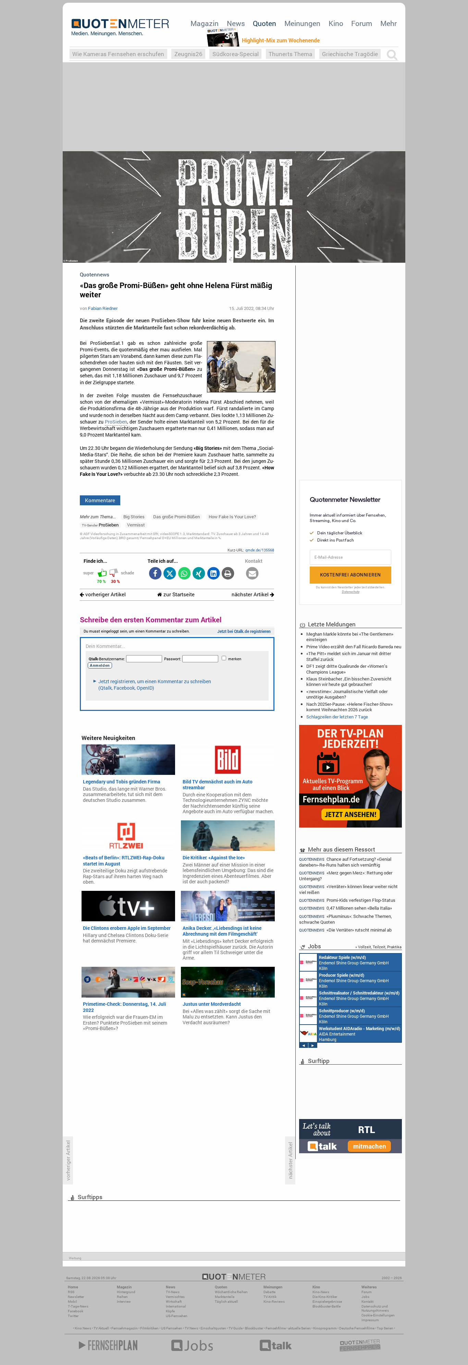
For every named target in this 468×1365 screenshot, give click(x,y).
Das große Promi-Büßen (176, 516)
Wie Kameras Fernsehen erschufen (118, 54)
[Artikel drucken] (228, 574)
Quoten (264, 23)
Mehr (388, 23)
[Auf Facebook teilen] (155, 574)
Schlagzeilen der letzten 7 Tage (337, 717)
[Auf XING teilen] (199, 574)
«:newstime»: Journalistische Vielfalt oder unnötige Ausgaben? (346, 694)
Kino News (83, 1328)
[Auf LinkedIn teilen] (213, 574)
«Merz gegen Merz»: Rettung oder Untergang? (345, 875)
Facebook (75, 1311)
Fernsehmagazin (124, 1328)
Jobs (365, 1297)
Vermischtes (175, 1297)
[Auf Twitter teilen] (169, 574)
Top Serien (385, 1328)
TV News (191, 1328)
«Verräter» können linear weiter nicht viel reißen (348, 889)
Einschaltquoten (213, 1328)
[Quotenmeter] (120, 27)
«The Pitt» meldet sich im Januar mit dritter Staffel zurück (348, 656)
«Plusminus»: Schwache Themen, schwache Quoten (345, 919)
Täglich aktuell (226, 1301)
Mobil (72, 1301)
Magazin (204, 23)
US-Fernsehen (176, 1316)
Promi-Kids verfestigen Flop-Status (347, 900)
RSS (71, 1292)
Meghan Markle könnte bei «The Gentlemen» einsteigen (349, 636)
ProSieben (116, 422)
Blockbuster (254, 1328)
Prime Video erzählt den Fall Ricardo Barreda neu (353, 647)
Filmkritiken (149, 1328)
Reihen (122, 1297)
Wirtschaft (174, 1301)
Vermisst (136, 525)
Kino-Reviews (274, 1301)
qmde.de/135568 (259, 549)
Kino (336, 23)
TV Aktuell (101, 1328)
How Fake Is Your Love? (232, 516)
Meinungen (302, 23)
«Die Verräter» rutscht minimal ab (345, 930)
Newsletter (76, 1297)
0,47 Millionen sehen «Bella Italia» (345, 908)
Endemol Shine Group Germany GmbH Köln (354, 962)
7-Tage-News (78, 1306)
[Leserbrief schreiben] (252, 574)
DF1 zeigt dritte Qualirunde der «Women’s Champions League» (346, 669)
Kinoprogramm (325, 1328)
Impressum (370, 1320)
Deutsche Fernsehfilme (356, 1328)
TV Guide (236, 1328)
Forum (361, 23)
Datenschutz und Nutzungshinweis (375, 1308)
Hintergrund (126, 1292)
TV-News (173, 1292)
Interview (124, 1301)
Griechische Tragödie (350, 54)
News (236, 23)
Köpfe (170, 1311)
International (176, 1306)
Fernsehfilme (276, 1328)
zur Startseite (178, 594)
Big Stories (134, 516)
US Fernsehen (171, 1328)
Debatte (269, 1292)
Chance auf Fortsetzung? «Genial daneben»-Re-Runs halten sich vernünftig (345, 862)
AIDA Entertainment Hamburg (359, 1034)
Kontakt (367, 1301)
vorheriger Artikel (105, 594)
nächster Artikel (251, 594)
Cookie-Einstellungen (378, 1315)
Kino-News (320, 1292)
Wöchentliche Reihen (231, 1292)
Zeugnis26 (188, 54)
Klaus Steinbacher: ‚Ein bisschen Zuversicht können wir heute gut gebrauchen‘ (349, 681)
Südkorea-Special (235, 54)
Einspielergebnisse (327, 1301)
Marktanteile (224, 1297)
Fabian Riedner (103, 308)
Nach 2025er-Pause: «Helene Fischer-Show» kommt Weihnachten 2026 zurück (349, 707)
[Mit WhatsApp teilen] (184, 574)
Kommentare (100, 500)
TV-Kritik (269, 1297)
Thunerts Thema (290, 54)
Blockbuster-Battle (326, 1306)
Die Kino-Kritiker (324, 1297)
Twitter (73, 1316)
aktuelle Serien (299, 1328)
